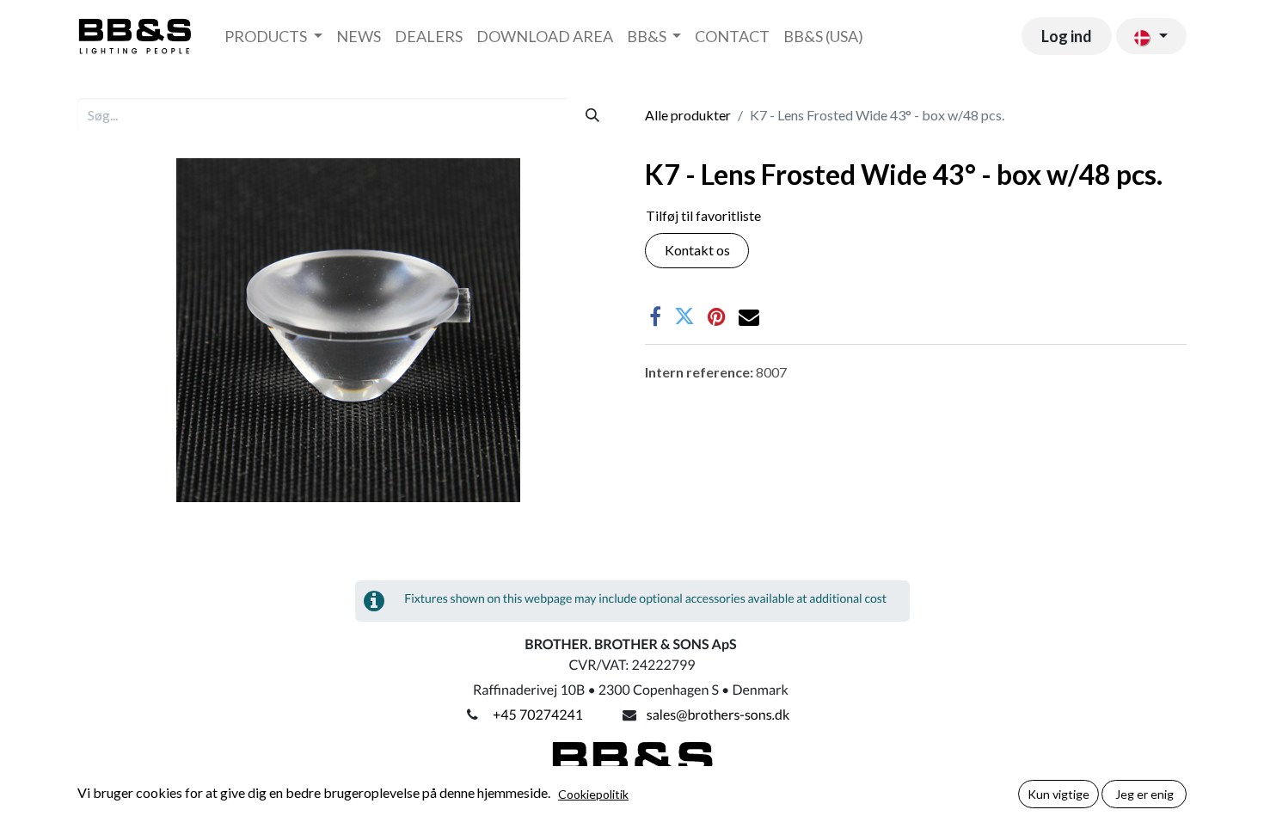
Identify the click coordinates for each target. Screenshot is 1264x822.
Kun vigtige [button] (1058, 794)
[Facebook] (655, 316)
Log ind (1066, 36)
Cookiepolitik (593, 794)
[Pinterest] (717, 316)
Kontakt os (697, 250)
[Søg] (593, 115)
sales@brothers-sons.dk (718, 715)
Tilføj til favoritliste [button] (703, 215)
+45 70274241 (538, 715)
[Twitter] (684, 316)
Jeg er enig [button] (1144, 794)
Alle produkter (688, 115)
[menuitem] (273, 36)
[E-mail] (749, 316)
